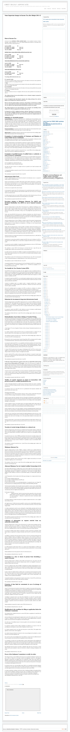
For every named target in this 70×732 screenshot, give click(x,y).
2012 (45, 296)
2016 (45, 290)
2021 (45, 282)
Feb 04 (47, 344)
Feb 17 (47, 335)
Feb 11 (47, 341)
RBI (44, 169)
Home (45, 8)
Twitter (44, 384)
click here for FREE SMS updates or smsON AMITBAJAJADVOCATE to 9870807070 (53, 123)
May (46, 309)
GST (44, 136)
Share (6, 682)
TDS (44, 145)
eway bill (44, 149)
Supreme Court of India (47, 394)
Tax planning (45, 148)
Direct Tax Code (46, 164)
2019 (45, 285)
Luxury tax (45, 168)
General (44, 139)
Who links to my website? (47, 460)
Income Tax (45, 132)
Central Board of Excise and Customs (49, 389)
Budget (44, 140)
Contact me (54, 8)
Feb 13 (47, 338)
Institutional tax (45, 151)
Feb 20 (47, 330)
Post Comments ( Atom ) (14, 715)
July (46, 306)
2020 (45, 284)
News (44, 144)
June (46, 308)
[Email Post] (23, 684)
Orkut (44, 382)
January (46, 347)
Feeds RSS (63, 8)
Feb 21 (47, 329)
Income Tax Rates (46, 153)
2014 (45, 293)
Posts (46, 400)
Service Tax (45, 135)
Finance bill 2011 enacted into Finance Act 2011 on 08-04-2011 (52, 197)
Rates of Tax (45, 157)
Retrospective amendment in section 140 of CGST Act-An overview (53, 191)
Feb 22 (47, 327)
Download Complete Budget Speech (52, 321)
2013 (45, 294)
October (46, 302)
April (46, 311)
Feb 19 (47, 332)
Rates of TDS (45, 156)
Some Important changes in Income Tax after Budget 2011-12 (23, 15)
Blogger (56, 457)
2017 (45, 288)
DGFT (44, 161)
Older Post (39, 712)
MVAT (44, 155)
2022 (45, 281)
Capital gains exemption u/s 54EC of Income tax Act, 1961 (51, 229)
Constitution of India (46, 160)
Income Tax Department (47, 393)
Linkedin (44, 381)
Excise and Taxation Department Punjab (49, 390)
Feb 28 (47, 315)
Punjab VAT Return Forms (47, 147)
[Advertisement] (16, 26)
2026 (45, 278)
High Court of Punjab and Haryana (48, 392)
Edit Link (49, 8)
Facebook (44, 380)
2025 (45, 279)
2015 (45, 291)
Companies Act (45, 152)
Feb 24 (47, 324)
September (47, 303)
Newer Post (7, 712)
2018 (45, 287)
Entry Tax (45, 143)
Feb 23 (47, 326)
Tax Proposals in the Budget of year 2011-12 (53, 318)
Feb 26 (47, 323)
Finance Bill (45, 165)
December (47, 299)
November (47, 300)
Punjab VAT (45, 131)
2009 (45, 351)
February (46, 314)
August (46, 305)
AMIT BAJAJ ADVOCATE (16, 4)
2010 (45, 349)
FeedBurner (56, 116)
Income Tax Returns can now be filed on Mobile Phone (51, 216)
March (46, 312)
